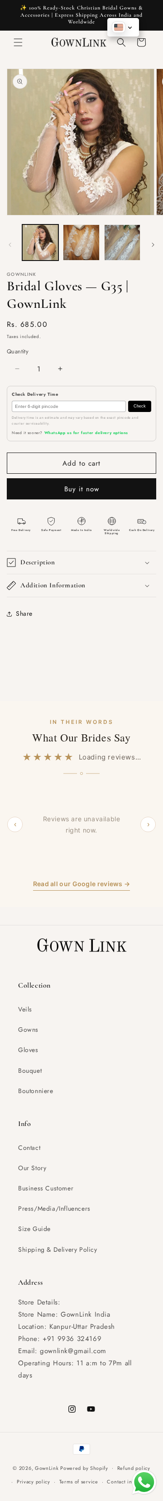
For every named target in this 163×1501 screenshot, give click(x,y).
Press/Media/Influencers (54, 1208)
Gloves (28, 1049)
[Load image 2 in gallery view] (81, 242)
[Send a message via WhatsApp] (144, 1482)
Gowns (28, 1029)
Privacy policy (33, 1481)
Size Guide (34, 1228)
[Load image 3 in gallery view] (122, 242)
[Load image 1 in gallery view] (40, 242)
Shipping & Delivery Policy (57, 1249)
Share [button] (24, 613)
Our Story (32, 1167)
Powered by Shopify (84, 1467)
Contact (29, 1147)
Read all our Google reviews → (81, 884)
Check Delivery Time (35, 394)
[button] (18, 42)
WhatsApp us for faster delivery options (86, 432)
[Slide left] (10, 245)
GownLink (47, 1467)
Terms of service (78, 1481)
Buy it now (81, 489)
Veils (25, 1009)
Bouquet (30, 1070)
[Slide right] (153, 245)
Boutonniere (35, 1090)
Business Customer (45, 1188)
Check (140, 406)
